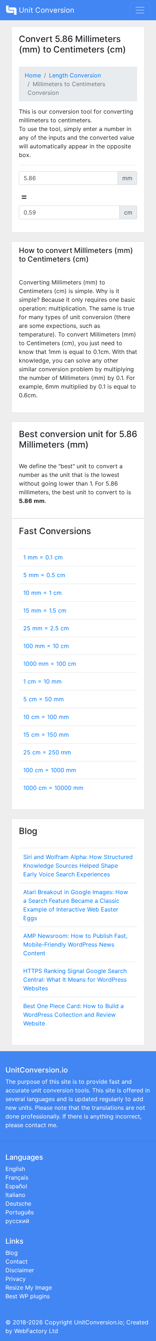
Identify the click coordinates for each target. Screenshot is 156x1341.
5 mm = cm (44, 575)
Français (16, 1177)
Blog (11, 1252)
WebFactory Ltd (36, 1330)
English (15, 1168)
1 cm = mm (42, 681)
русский (17, 1220)
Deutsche (18, 1203)
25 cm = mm (47, 752)
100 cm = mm (49, 770)
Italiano (15, 1194)
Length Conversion (75, 75)
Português (19, 1212)
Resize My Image (28, 1287)
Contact (16, 1261)
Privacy (15, 1278)
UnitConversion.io (98, 1322)
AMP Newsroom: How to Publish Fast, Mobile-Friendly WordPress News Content (75, 944)
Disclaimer (19, 1270)
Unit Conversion (45, 10)
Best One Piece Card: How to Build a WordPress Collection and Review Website (73, 1014)
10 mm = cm (42, 592)
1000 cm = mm (53, 787)
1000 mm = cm (49, 663)
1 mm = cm (43, 557)
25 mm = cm (46, 628)
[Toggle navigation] (140, 10)
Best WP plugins (27, 1296)
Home (33, 75)
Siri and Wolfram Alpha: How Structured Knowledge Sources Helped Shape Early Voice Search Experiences (78, 865)
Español (16, 1186)
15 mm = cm (44, 610)
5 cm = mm (43, 699)
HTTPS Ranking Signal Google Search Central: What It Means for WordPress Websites (75, 979)
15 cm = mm (46, 734)
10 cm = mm (46, 716)
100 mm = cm (46, 646)
